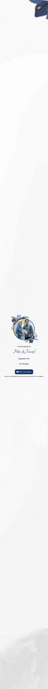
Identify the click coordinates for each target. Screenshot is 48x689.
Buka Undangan (25, 372)
